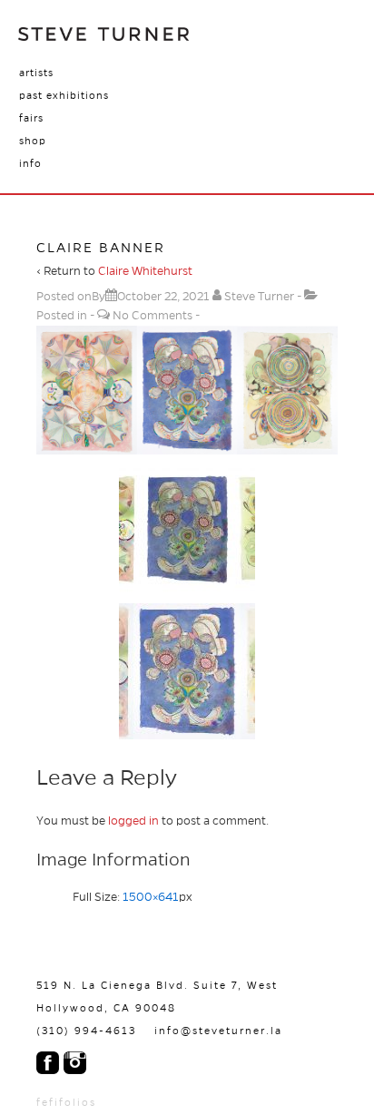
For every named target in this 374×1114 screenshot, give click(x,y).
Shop (32, 140)
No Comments (152, 315)
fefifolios (66, 1102)
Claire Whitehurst (145, 271)
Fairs (31, 117)
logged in (133, 821)
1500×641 (151, 897)
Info (30, 163)
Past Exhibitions (64, 95)
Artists (36, 72)
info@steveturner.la (218, 1030)
